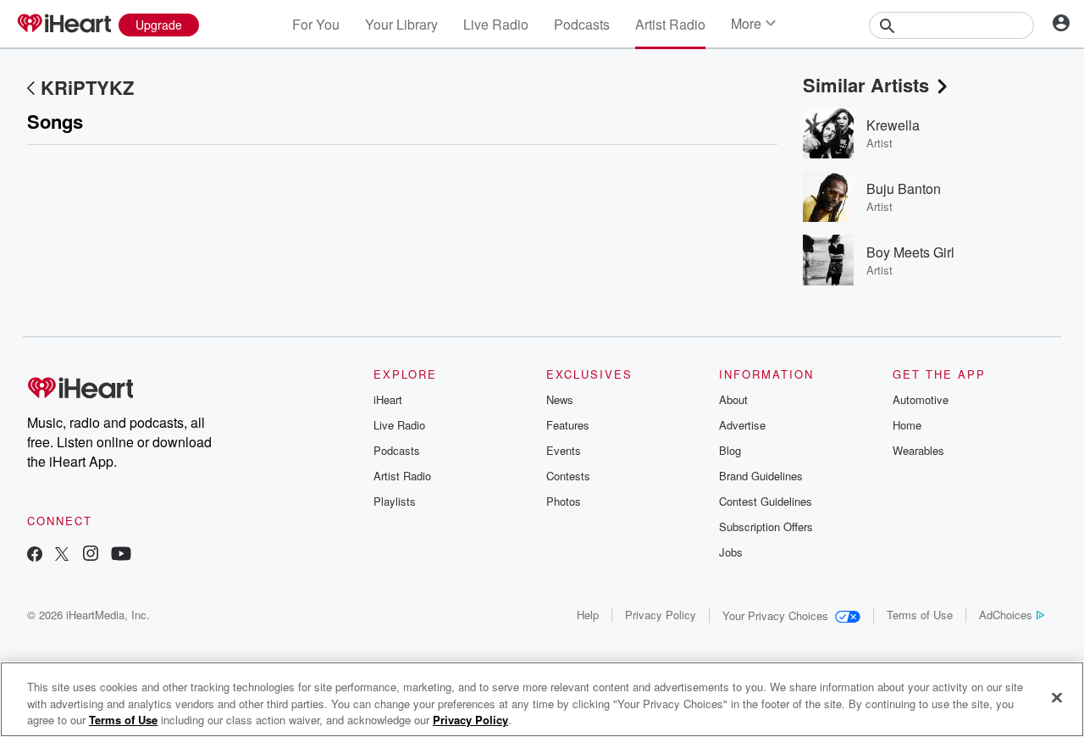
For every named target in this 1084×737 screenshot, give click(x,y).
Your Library (401, 24)
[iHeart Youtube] (121, 555)
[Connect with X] (62, 555)
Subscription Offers (766, 526)
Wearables (918, 450)
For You (316, 24)
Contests (568, 476)
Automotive (920, 399)
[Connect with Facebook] (34, 555)
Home (907, 425)
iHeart (387, 399)
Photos (563, 501)
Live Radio (495, 24)
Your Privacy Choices (775, 615)
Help (588, 615)
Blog (730, 450)
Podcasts (582, 24)
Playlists (394, 501)
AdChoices (1005, 615)
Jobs (731, 552)
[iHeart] (63, 25)
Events (563, 450)
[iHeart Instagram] (90, 555)
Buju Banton (903, 188)
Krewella (893, 125)
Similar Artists (866, 84)
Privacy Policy (660, 615)
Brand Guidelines (761, 476)
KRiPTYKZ (87, 87)
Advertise (742, 425)
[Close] (1057, 697)
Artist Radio (670, 24)
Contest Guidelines (765, 501)
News (559, 399)
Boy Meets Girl (910, 252)
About (733, 399)
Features (567, 425)
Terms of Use (920, 615)
